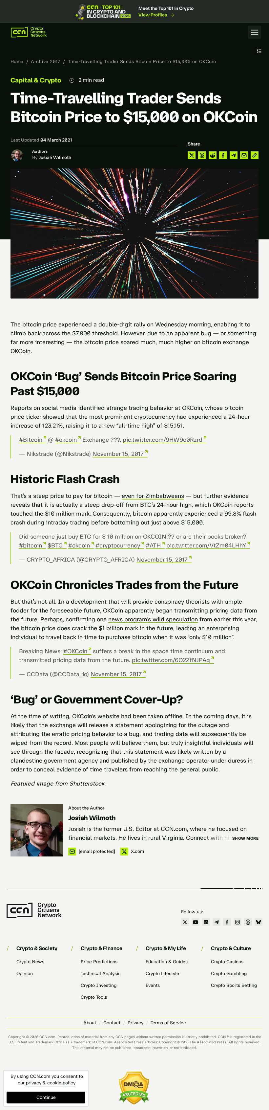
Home (17, 61)
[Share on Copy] (255, 155)
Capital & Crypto (35, 80)
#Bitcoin (30, 439)
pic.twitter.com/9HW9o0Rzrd (162, 439)
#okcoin (66, 439)
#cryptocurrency (117, 545)
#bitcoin (30, 545)
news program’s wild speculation (153, 619)
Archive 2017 (45, 61)
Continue (46, 1097)
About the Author (86, 808)
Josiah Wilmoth (55, 157)
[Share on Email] (244, 155)
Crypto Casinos (227, 962)
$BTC (55, 545)
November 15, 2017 (118, 453)
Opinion (24, 973)
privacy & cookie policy (50, 1083)
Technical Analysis (100, 973)
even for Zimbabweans (153, 496)
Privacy (135, 1023)
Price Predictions (99, 962)
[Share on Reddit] (213, 155)
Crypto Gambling (229, 973)
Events (153, 985)
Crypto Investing (98, 985)
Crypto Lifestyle (162, 973)
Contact (111, 1023)
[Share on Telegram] (234, 155)
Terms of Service (168, 1023)
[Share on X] (192, 155)
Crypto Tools (94, 997)
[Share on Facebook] (223, 155)
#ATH (153, 545)
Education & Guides (167, 962)
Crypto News (30, 962)
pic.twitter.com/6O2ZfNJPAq (171, 660)
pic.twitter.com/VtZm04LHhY (206, 545)
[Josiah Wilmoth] (36, 830)
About (89, 1023)
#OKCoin (75, 651)
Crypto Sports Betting (234, 985)
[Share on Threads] (202, 155)
